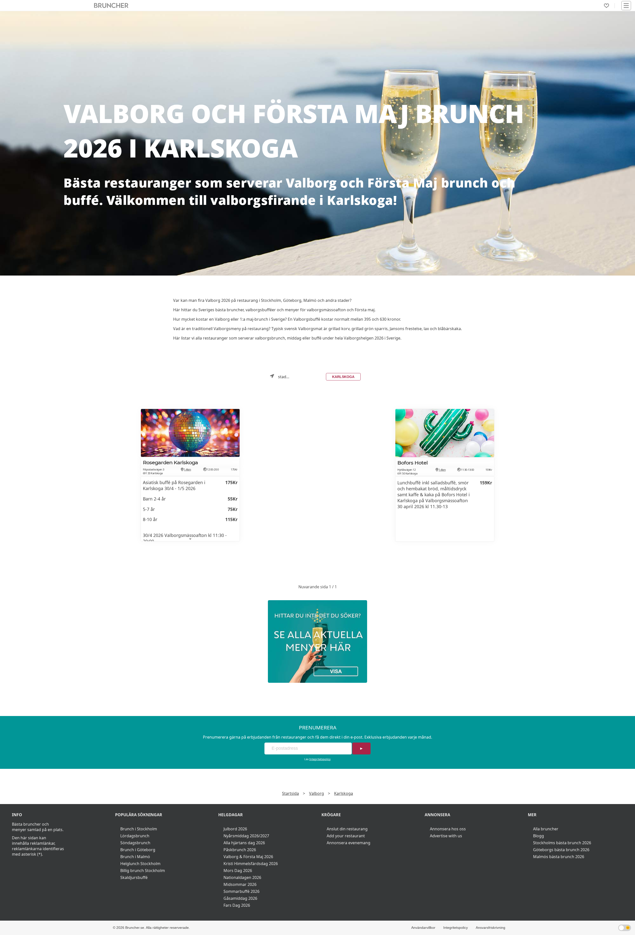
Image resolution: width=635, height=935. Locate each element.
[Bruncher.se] (318, 641)
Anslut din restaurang (347, 829)
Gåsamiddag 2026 (240, 898)
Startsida (290, 793)
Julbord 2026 (235, 829)
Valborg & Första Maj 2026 (248, 856)
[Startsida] (111, 5)
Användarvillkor (423, 928)
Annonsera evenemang (348, 842)
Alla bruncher (545, 829)
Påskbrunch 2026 (239, 849)
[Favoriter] (606, 5)
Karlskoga (343, 377)
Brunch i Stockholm (138, 829)
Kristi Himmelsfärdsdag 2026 (250, 863)
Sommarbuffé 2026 (241, 891)
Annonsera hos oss (448, 829)
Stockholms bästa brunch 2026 (562, 842)
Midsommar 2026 (239, 884)
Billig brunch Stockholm (142, 870)
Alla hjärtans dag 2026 (244, 842)
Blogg (538, 836)
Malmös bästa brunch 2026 (558, 856)
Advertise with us (446, 836)
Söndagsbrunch (135, 842)
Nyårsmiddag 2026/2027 (246, 836)
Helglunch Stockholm (140, 863)
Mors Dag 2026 (237, 870)
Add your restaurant (346, 836)
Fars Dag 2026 (236, 905)
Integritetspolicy (320, 759)
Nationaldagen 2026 (242, 877)
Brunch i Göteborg (137, 849)
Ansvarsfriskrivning (490, 928)
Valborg (316, 793)
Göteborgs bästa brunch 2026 (561, 849)
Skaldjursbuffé (134, 877)
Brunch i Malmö (135, 856)
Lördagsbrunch (134, 836)
